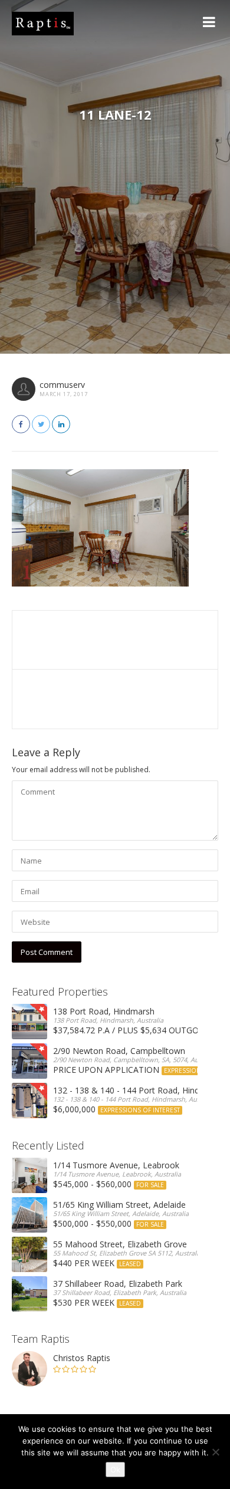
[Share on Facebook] (21, 424)
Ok (115, 1469)
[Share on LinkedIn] (61, 424)
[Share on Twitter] (41, 424)
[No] (215, 1452)
